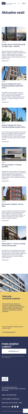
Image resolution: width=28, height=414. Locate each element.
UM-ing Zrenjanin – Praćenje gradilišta (12, 165)
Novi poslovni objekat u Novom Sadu (12, 205)
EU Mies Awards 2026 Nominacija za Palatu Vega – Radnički (13, 45)
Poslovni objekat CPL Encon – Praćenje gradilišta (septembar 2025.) (12, 86)
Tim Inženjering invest (8, 332)
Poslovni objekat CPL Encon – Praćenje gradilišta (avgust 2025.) (13, 126)
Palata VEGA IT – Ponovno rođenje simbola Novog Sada (13, 244)
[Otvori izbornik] (19, 3)
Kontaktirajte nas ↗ (14, 351)
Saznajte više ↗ (6, 60)
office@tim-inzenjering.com (12, 399)
